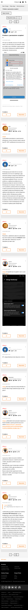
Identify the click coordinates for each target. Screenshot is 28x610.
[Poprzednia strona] (10, 22)
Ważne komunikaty (4, 601)
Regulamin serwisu (13, 601)
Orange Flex (3, 592)
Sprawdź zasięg (17, 568)
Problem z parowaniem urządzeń (13, 35)
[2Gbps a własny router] (18, 17)
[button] (25, 28)
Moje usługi (12, 6)
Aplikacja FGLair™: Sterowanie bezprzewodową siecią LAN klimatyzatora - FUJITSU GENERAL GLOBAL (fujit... (12, 426)
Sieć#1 (9, 592)
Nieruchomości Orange (18, 605)
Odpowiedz (21, 114)
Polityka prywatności (13, 603)
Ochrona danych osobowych (6, 605)
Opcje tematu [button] (5, 13)
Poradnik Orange (10, 598)
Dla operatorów (4, 575)
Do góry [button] (4, 559)
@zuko (4, 136)
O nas (15, 575)
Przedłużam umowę (5, 568)
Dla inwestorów (4, 576)
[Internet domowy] (12, 17)
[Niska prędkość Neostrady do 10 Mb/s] (20, 17)
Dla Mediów (3, 578)
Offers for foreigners (5, 607)
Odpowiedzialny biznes (16, 592)
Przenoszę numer (4, 566)
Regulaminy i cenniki (5, 569)
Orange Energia (18, 598)
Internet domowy (20, 6)
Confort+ (3, 598)
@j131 (6, 273)
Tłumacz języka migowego (18, 596)
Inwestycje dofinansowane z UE (16, 607)
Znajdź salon (16, 566)
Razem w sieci (4, 594)
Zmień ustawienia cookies (13, 594)
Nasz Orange (5, 6)
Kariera (15, 578)
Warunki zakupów (4, 603)
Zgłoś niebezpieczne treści (6, 596)
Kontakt (15, 576)
